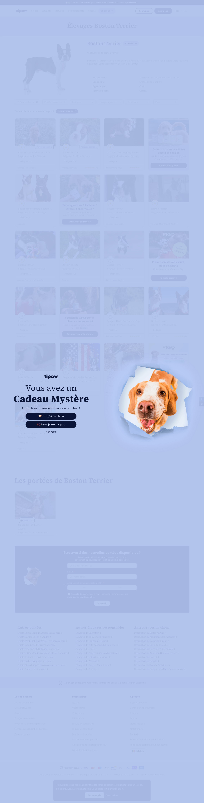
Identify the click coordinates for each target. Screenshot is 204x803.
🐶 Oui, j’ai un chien (51, 416)
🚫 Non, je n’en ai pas (51, 424)
